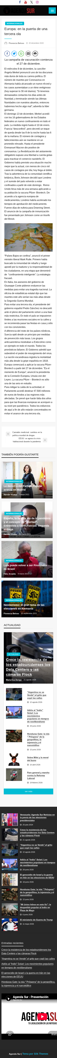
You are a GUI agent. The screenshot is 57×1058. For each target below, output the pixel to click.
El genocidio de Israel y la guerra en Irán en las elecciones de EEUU (37, 876)
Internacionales (14, 23)
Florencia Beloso (17, 43)
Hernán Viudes (11, 495)
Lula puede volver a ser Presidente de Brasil (25, 567)
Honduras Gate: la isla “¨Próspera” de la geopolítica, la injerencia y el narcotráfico (38, 739)
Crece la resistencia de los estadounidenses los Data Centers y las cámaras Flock (28, 667)
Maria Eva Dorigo (14, 680)
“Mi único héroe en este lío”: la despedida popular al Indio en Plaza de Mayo (35, 907)
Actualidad (13, 654)
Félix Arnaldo (10, 574)
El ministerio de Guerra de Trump (36, 920)
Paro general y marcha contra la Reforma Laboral (38, 775)
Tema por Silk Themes (35, 1053)
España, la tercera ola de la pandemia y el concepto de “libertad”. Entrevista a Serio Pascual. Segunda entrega (27, 524)
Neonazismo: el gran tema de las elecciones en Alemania (24, 606)
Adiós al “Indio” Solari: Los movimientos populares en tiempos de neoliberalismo (38, 716)
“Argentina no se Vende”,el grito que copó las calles (36, 695)
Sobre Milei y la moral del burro (38, 759)
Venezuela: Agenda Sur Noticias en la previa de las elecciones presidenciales (37, 817)
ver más (28, 791)
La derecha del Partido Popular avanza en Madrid (23, 488)
